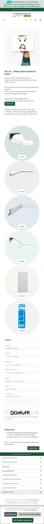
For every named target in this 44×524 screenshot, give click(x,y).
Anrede (7, 345)
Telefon (7, 378)
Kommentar (9, 394)
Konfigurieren (11, 514)
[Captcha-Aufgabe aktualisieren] (36, 412)
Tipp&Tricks (10, 104)
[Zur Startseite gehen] (22, 14)
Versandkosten (33, 499)
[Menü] (3, 20)
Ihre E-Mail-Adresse (11, 369)
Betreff (7, 386)
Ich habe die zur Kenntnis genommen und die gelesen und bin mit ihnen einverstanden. (23, 435)
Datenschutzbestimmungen (26, 432)
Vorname (8, 353)
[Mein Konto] (35, 20)
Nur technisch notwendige (29, 514)
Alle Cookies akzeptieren (22, 520)
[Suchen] (25, 20)
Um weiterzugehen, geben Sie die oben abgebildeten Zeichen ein (21, 417)
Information (8, 471)
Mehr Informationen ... (31, 510)
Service (5, 467)
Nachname (8, 361)
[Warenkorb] (40, 20)
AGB (33, 435)
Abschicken (33, 448)
